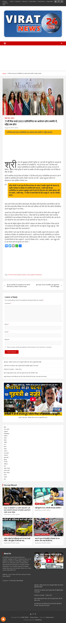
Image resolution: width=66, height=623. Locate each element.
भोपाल (5, 449)
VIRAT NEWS (24, 617)
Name (7, 324)
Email (7, 332)
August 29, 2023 (9, 127)
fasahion (19, 274)
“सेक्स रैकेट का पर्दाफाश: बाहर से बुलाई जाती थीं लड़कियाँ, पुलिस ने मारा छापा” (21, 365)
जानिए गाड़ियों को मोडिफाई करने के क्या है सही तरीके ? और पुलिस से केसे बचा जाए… (17, 540)
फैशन (9, 118)
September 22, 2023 (9, 514)
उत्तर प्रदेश (6, 429)
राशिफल (6, 464)
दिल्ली (6, 118)
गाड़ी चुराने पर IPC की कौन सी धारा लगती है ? (48, 508)
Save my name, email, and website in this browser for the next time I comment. (29, 347)
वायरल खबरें (6, 470)
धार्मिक (5, 442)
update (33, 274)
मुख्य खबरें (6, 457)
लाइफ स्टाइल (7, 468)
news (28, 274)
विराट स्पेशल (7, 472)
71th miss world (12, 274)
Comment (8, 303)
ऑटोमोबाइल (6, 433)
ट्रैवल (5, 438)
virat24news (38, 274)
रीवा (5, 466)
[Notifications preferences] (3, 619)
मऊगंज (5, 451)
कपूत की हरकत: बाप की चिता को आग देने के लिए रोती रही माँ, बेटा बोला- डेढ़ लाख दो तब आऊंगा (25, 376)
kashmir (24, 274)
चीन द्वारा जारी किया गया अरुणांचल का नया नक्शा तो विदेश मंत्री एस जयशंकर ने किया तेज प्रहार (18, 285)
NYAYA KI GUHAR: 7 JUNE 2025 (12, 369)
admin (16, 127)
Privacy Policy (41, 1)
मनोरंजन (12, 118)
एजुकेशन (6, 431)
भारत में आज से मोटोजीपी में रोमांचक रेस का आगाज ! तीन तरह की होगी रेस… (47, 540)
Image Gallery (49, 1)
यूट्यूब (5, 459)
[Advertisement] (33, 58)
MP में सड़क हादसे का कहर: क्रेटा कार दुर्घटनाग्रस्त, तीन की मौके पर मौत (21, 373)
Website (7, 339)
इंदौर (5, 427)
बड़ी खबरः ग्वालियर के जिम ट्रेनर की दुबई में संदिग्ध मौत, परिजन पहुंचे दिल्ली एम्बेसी (22, 362)
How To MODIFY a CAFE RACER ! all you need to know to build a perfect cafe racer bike (17, 510)
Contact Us (18, 1)
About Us (25, 1)
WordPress (38, 620)
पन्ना (5, 444)
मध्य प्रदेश (6, 453)
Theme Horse (49, 617)
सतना (5, 475)
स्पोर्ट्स (5, 477)
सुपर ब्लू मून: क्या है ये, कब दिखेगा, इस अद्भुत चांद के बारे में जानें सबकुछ (47, 285)
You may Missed (10, 485)
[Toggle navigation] (5, 43)
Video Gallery (32, 1)
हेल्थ (5, 479)
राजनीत (5, 462)
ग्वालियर (5, 436)
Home (11, 1)
